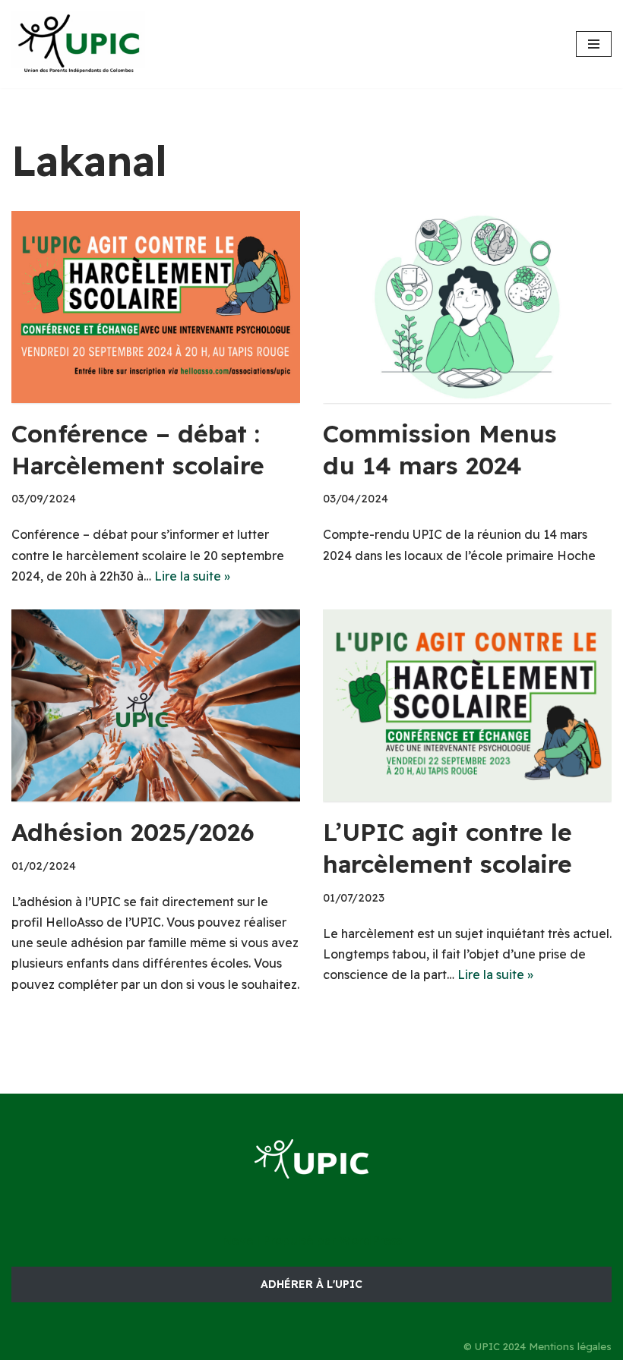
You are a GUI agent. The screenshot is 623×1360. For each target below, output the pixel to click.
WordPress (370, 1240)
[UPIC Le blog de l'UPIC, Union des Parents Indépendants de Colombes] (79, 44)
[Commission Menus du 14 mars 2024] (467, 307)
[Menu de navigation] (594, 44)
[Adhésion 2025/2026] (155, 705)
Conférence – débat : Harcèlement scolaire (137, 449)
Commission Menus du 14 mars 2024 (440, 449)
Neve (238, 1240)
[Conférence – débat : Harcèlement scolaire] (155, 307)
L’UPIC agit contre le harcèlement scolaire (447, 848)
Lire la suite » (192, 576)
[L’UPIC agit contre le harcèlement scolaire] (467, 705)
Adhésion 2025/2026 (133, 832)
